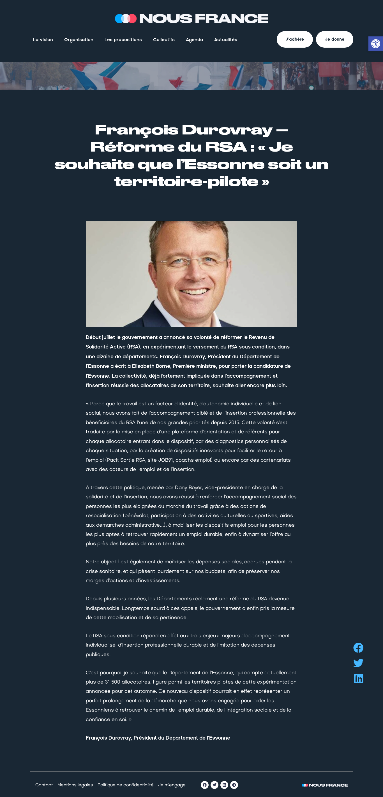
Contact (44, 784)
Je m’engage (172, 784)
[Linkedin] (224, 785)
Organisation (78, 40)
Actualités (225, 40)
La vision (43, 40)
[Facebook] (205, 785)
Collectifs (164, 40)
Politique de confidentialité (126, 784)
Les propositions (123, 40)
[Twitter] (214, 785)
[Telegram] (234, 785)
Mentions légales (75, 784)
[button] (358, 648)
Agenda (194, 40)
